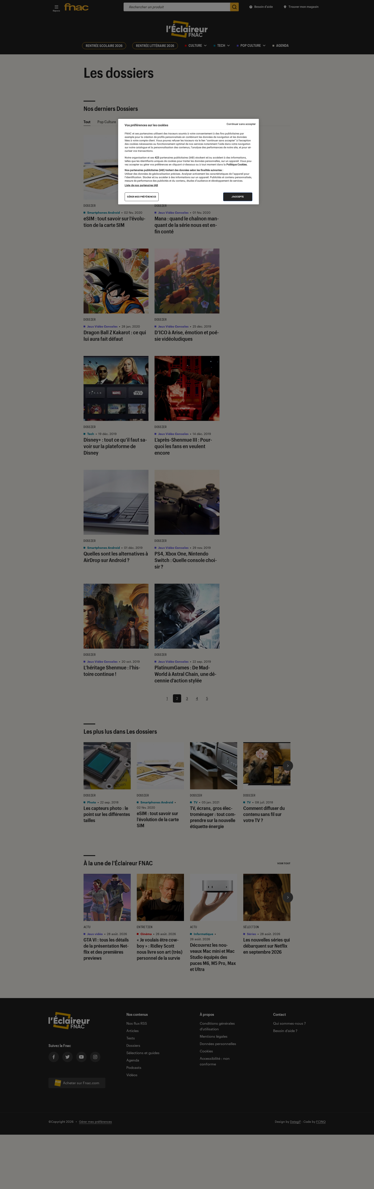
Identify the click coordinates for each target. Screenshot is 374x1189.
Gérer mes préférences (141, 196)
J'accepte (238, 196)
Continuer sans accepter (241, 124)
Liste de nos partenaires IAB (141, 185)
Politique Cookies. (236, 164)
